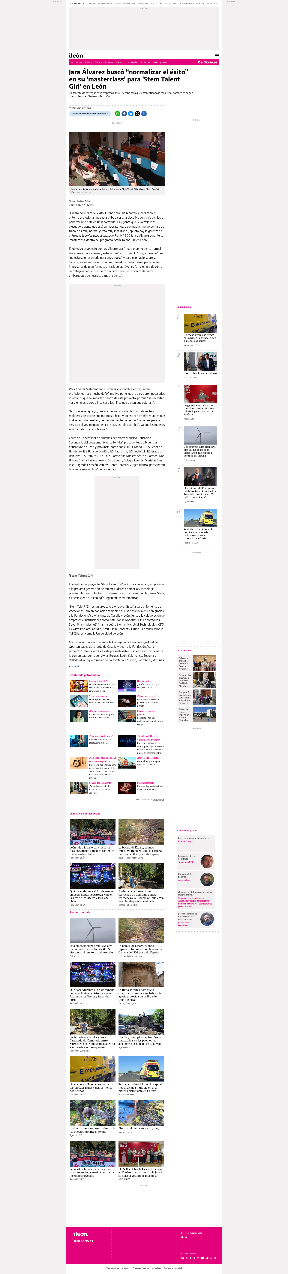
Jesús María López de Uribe (130, 857)
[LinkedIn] (144, 113)
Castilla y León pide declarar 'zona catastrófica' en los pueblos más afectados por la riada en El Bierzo (139, 1040)
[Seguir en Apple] (186, 1237)
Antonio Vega (76, 956)
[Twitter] (137, 113)
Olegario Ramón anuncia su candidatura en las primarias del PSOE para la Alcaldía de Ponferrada (199, 410)
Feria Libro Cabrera (143, 3)
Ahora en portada (80, 912)
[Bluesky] (131, 113)
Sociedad (109, 62)
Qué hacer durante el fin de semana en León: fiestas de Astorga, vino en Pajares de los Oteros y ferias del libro (92, 896)
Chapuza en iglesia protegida (173, 3)
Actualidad (76, 62)
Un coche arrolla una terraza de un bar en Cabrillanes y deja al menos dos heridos (91, 1088)
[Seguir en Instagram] (198, 1258)
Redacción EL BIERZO (128, 905)
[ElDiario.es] (207, 62)
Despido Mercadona (191, 3)
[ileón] (90, 1234)
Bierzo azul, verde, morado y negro (139, 1128)
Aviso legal (156, 1268)
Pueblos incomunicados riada (208, 3)
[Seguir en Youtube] (202, 1258)
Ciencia (119, 62)
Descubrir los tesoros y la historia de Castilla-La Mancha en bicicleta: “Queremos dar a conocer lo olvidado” (185, 680)
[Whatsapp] (117, 113)
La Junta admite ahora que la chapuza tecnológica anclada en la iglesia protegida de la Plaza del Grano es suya (139, 995)
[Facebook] (124, 113)
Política (88, 62)
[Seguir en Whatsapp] (211, 1258)
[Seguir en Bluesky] (182, 1258)
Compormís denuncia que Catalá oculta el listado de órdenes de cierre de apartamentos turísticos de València (185, 697)
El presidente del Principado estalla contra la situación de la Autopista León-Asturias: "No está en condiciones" (200, 492)
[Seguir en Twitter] (186, 1258)
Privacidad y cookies (141, 1268)
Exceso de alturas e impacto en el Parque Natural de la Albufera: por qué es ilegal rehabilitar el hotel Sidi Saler (185, 715)
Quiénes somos (112, 1268)
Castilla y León (160, 62)
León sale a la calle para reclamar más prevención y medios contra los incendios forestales (92, 851)
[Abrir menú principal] (217, 55)
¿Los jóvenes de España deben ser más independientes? (195, 893)
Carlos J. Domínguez (127, 1003)
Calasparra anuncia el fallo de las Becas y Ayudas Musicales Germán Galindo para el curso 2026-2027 (184, 663)
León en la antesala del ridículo (200, 373)
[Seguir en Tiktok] (207, 1258)
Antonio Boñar (185, 880)
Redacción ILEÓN (78, 857)
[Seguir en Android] (182, 1237)
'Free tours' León (156, 3)
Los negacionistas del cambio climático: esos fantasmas (187, 916)
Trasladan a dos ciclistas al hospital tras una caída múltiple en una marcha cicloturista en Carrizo (140, 1088)
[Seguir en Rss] (215, 1258)
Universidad (132, 62)
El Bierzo (145, 62)
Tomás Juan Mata (191, 377)
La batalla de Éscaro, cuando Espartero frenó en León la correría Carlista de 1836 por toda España (140, 851)
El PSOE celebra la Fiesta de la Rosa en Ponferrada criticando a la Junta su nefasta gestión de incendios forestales (140, 1174)
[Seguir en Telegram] (194, 1258)
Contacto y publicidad (173, 1268)
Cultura (98, 62)
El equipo (125, 1268)
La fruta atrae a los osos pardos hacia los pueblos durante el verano (92, 1130)
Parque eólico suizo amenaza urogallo (100, 3)
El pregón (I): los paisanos (185, 875)
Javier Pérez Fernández (183, 924)
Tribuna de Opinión (187, 830)
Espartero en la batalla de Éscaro (124, 3)
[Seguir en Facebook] (190, 1258)
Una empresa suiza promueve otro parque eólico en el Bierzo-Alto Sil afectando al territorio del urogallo (91, 949)
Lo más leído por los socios (85, 813)
